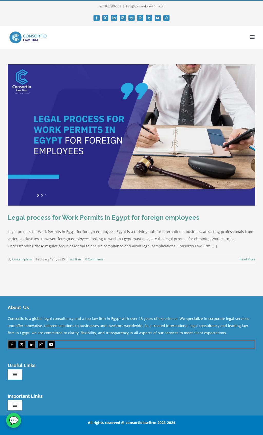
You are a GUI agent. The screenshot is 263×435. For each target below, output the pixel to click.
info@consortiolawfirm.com (145, 6)
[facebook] (12, 344)
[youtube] (51, 344)
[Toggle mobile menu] (252, 37)
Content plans (22, 259)
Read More (247, 259)
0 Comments (94, 259)
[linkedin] (31, 344)
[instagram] (41, 344)
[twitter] (21, 344)
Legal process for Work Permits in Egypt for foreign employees (103, 217)
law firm (75, 259)
